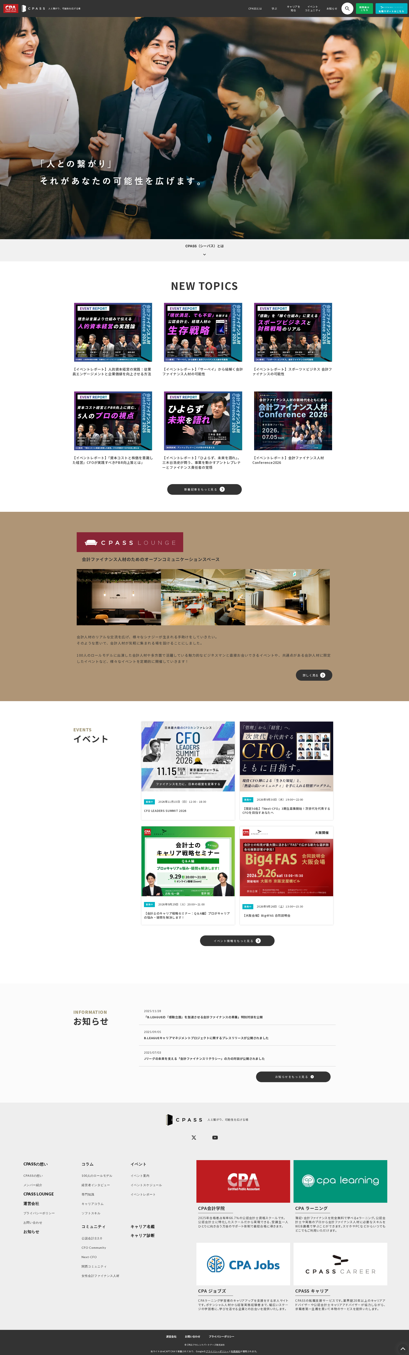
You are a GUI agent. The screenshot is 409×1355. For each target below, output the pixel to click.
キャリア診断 (143, 1235)
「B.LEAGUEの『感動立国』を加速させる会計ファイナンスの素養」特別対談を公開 (203, 1017)
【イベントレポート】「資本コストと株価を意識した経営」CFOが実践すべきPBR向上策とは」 (112, 460)
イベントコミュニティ (313, 8)
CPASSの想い (35, 1164)
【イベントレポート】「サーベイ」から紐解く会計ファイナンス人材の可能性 (202, 371)
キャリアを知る (293, 8)
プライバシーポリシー (221, 1336)
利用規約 (235, 1351)
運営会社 (171, 1336)
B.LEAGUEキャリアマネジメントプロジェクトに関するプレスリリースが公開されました (206, 1038)
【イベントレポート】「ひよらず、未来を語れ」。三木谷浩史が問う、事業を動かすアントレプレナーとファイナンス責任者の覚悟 (201, 462)
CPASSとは (255, 8)
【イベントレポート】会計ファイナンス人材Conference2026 (288, 460)
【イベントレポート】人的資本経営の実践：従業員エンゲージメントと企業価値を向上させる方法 (111, 371)
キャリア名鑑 (143, 1226)
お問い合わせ (192, 1336)
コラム (88, 1164)
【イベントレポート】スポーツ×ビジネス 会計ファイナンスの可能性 (292, 371)
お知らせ (332, 8)
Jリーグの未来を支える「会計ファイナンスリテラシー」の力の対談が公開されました (204, 1058)
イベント (139, 1164)
